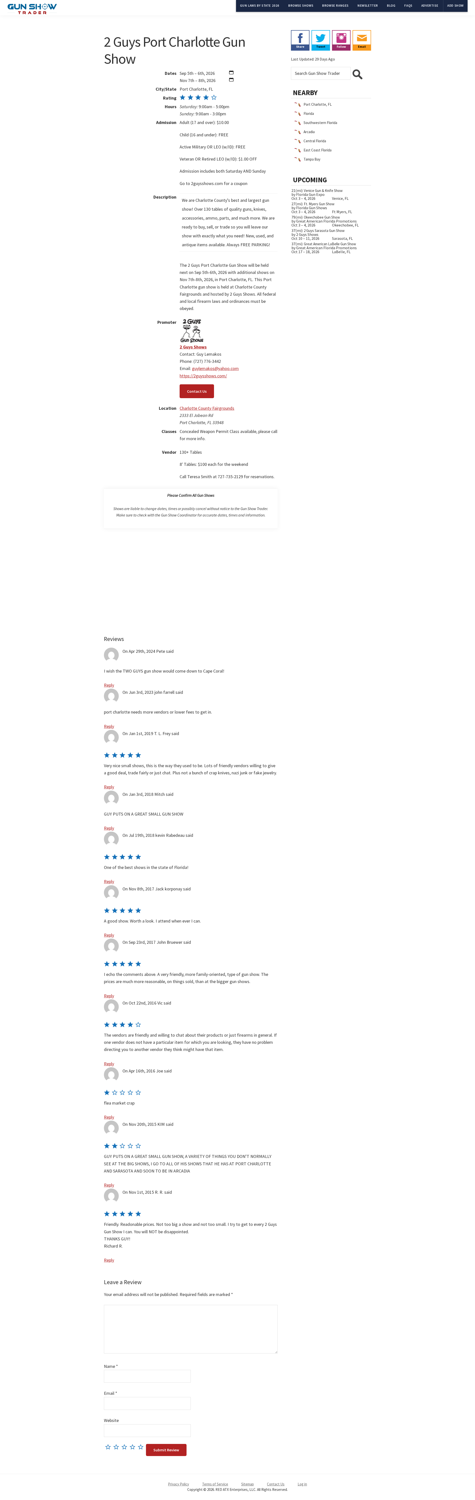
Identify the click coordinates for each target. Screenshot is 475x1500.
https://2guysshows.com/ (203, 376)
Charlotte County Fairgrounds (207, 408)
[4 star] (134, 1447)
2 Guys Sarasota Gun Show (324, 230)
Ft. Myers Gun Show (319, 204)
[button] (231, 73)
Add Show (455, 5)
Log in (302, 1484)
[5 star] (142, 1447)
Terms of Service (215, 1484)
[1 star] (109, 1447)
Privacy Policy (178, 1484)
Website (111, 1420)
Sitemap (247, 1484)
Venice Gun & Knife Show (323, 190)
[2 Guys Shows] (192, 322)
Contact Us (197, 391)
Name (111, 1366)
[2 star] (117, 1447)
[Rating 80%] (198, 98)
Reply (109, 685)
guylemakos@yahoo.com (215, 368)
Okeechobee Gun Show (322, 217)
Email (110, 1393)
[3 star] (125, 1447)
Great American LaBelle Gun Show (330, 244)
